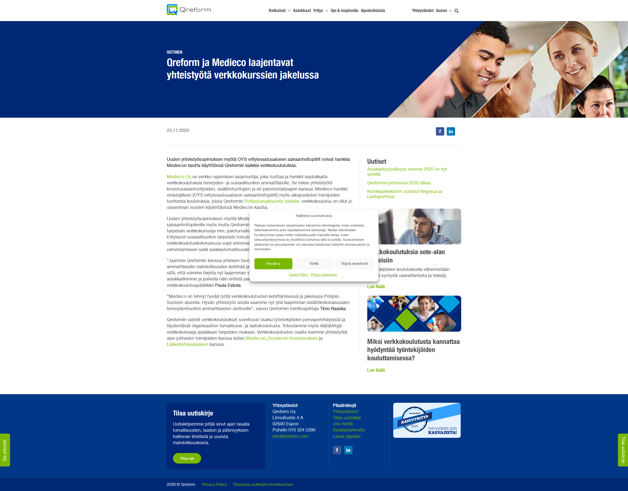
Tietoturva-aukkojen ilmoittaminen (263, 485)
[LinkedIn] (450, 131)
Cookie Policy (298, 275)
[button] (457, 10)
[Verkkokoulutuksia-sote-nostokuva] (414, 211)
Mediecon (256, 338)
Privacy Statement (324, 275)
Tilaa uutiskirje (347, 418)
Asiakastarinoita (349, 430)
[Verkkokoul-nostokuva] (414, 298)
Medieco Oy (179, 177)
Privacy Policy (214, 485)
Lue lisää (376, 287)
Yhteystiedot (345, 412)
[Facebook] (440, 131)
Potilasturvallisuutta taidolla (271, 201)
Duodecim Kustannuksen (293, 338)
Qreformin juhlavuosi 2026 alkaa (399, 183)
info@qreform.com (290, 436)
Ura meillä (343, 424)
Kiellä (314, 263)
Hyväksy (273, 263)
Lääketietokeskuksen (188, 344)
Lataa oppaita (347, 436)
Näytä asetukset (354, 263)
